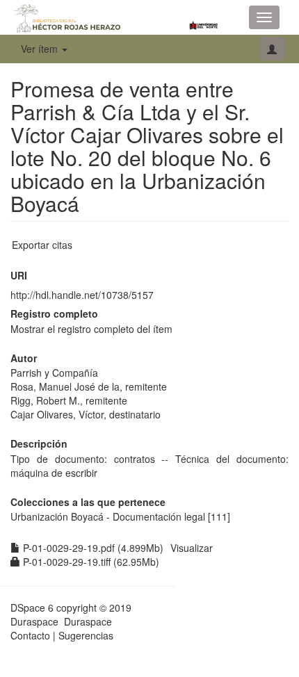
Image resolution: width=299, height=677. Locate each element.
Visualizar (191, 548)
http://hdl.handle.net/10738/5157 (82, 295)
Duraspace (88, 621)
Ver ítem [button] (40, 49)
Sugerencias (85, 635)
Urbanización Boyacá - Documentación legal (107, 516)
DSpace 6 (32, 607)
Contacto (30, 635)
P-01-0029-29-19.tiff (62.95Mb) (89, 562)
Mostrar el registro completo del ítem (91, 329)
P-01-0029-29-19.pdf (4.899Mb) (91, 548)
